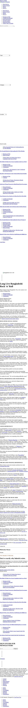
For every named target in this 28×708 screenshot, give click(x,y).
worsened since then (4, 466)
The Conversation (17, 542)
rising (14, 490)
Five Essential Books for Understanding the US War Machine (12, 151)
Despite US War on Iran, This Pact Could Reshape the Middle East (13, 234)
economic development (17, 470)
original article (3, 543)
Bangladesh (18, 338)
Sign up (4, 684)
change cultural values (8, 356)
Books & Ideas (6, 155)
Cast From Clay (17, 697)
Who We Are (6, 4)
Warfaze (2, 411)
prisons (12, 486)
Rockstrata (18, 410)
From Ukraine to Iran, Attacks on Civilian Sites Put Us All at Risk (13, 196)
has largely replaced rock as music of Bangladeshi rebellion (12, 512)
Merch (4, 6)
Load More (2, 242)
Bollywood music (16, 503)
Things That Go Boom (8, 23)
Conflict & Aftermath (7, 18)
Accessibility (6, 690)
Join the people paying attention (7, 569)
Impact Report (6, 681)
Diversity (5, 693)
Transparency (6, 694)
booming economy (23, 471)
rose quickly (5, 432)
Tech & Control (6, 20)
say (11, 517)
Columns (5, 177)
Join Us (4, 8)
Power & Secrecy (7, 19)
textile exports (8, 430)
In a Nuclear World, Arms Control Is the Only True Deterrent (12, 635)
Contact (4, 679)
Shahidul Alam (9, 478)
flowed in (19, 431)
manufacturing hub (11, 471)
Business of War (6, 16)
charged (5, 487)
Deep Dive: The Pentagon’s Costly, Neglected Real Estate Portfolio (13, 173)
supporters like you (18, 676)
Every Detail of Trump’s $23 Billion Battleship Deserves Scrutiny (13, 624)
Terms (4, 687)
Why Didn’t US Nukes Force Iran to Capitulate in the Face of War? (13, 161)
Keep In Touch (6, 5)
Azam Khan (10, 324)
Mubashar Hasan (4, 538)
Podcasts (5, 685)
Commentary (6, 167)
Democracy (19, 446)
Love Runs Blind (14, 411)
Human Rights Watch (14, 483)
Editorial (5, 691)
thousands (24, 486)
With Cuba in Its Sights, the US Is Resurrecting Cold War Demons (13, 206)
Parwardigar (21, 455)
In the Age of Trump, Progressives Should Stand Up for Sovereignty (13, 184)
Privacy (4, 689)
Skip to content (3, 0)
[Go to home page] (2, 658)
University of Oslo (23, 540)
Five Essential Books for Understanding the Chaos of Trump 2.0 (13, 219)
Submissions (6, 682)
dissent (15, 475)
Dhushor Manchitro (12, 440)
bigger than (11, 393)
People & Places (6, 22)
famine (11, 341)
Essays (4, 213)
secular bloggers (19, 491)
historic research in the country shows (10, 318)
